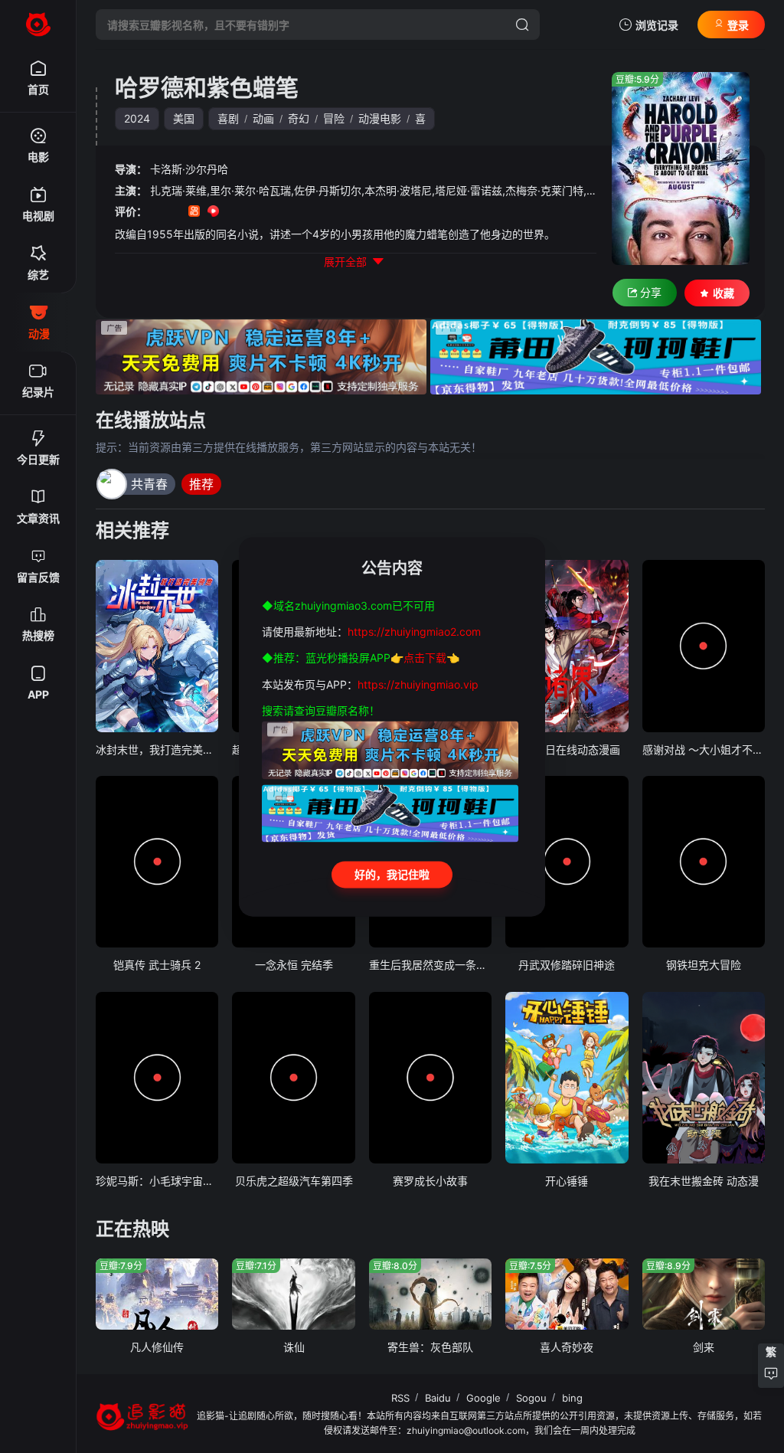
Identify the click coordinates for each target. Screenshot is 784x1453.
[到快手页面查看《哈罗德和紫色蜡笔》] (194, 212)
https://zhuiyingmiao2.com (414, 631)
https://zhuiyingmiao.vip (418, 684)
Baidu (438, 1398)
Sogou (531, 1398)
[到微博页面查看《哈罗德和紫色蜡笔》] (232, 212)
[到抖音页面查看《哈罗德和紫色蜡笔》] (175, 212)
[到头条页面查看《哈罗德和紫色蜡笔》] (251, 212)
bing (572, 1398)
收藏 (723, 292)
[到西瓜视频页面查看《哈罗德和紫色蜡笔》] (213, 212)
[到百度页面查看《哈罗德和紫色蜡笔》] (270, 212)
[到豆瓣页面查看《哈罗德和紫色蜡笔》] (156, 212)
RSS (400, 1398)
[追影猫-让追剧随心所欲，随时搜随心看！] (38, 24)
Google (483, 1398)
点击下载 (424, 658)
